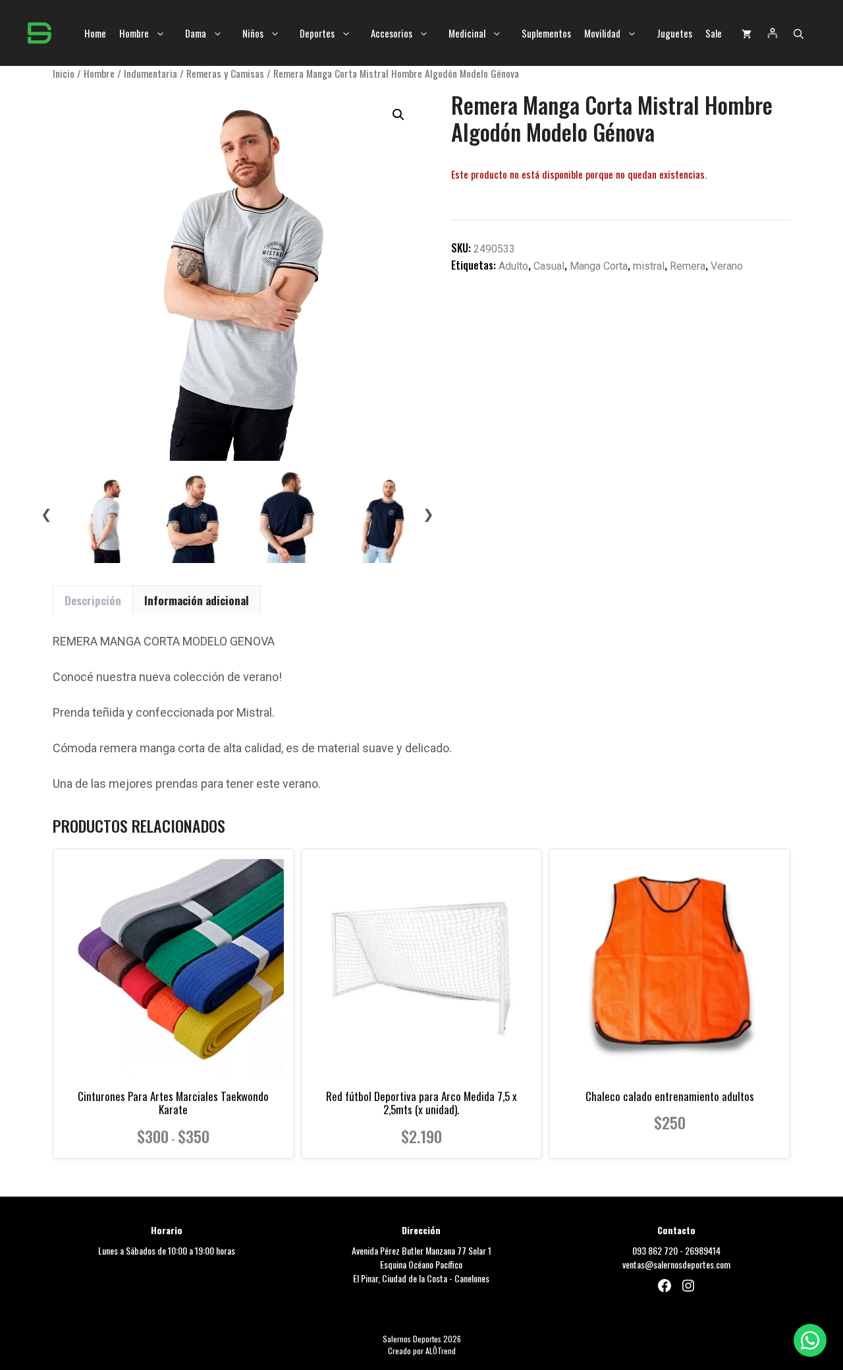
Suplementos (546, 33)
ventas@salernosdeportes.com (676, 1264)
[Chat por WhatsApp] (810, 1340)
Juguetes (674, 33)
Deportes (317, 33)
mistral (649, 266)
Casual (548, 266)
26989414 (703, 1250)
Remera (687, 266)
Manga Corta (599, 266)
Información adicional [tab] (196, 600)
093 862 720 (655, 1250)
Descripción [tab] (93, 600)
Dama (195, 33)
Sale (713, 33)
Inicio (63, 73)
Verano (727, 266)
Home (95, 33)
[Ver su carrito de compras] (746, 33)
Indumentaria (150, 73)
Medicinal (467, 33)
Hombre (134, 33)
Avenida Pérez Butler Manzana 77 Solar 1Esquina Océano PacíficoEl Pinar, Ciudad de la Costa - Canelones (421, 1264)
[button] (798, 33)
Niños (252, 33)
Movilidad (602, 33)
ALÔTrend (440, 1350)
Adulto (513, 266)
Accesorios (391, 33)
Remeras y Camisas (225, 73)
